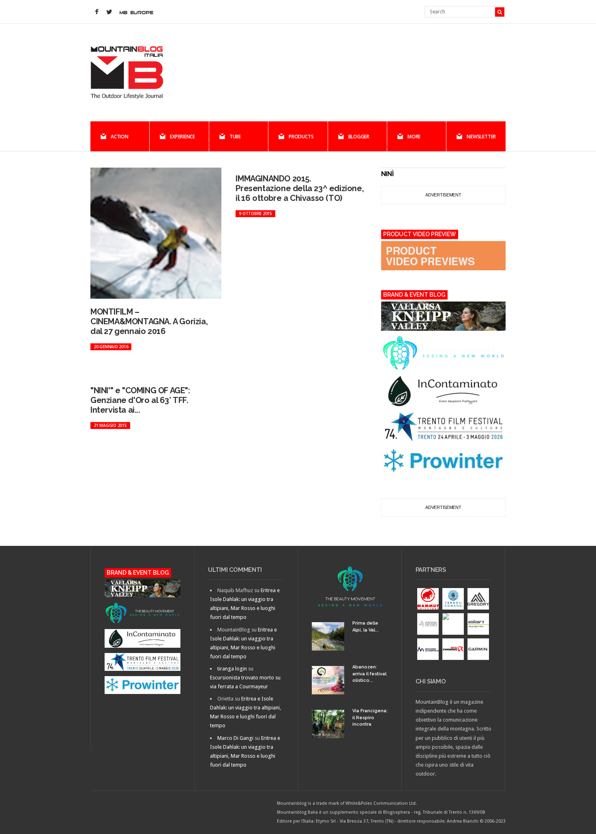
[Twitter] (109, 12)
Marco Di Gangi (235, 738)
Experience (182, 136)
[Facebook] (96, 12)
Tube (235, 136)
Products (301, 136)
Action (120, 136)
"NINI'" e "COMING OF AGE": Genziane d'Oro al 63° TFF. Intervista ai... (140, 400)
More (413, 136)
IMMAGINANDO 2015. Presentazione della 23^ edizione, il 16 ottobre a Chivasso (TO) (300, 188)
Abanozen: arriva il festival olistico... (369, 673)
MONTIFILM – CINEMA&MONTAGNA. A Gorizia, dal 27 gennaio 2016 (149, 321)
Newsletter (481, 136)
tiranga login (232, 669)
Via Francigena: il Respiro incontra (370, 717)
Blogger (358, 136)
